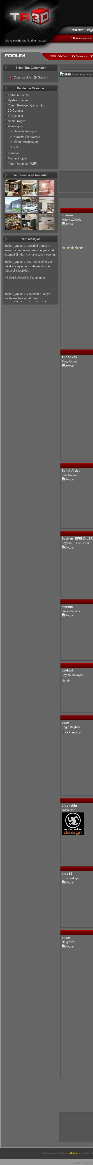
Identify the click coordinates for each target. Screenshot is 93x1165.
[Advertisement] (76, 1126)
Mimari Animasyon (26, 141)
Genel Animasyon (25, 131)
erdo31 (67, 873)
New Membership (82, 38)
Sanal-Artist (71, 470)
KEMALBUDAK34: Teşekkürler (25, 277)
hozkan (67, 215)
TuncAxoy (69, 357)
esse (65, 722)
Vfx (16, 147)
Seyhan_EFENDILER (77, 538)
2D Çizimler (15, 110)
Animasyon (82, 56)
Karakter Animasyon (27, 136)
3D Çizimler (15, 116)
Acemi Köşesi (17, 121)
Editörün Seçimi (18, 95)
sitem (66, 937)
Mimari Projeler (18, 158)
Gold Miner (73, 1153)
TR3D (53, 56)
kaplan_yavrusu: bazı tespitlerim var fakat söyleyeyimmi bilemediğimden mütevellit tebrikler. (28, 266)
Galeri (66, 56)
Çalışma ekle (22, 77)
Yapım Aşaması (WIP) (22, 163)
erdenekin (69, 805)
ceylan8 (68, 670)
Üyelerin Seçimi (18, 100)
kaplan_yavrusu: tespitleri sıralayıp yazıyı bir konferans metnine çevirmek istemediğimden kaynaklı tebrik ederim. (30, 250)
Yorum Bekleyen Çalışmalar (26, 105)
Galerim (43, 77)
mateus (67, 606)
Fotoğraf (13, 153)
